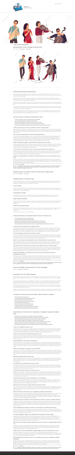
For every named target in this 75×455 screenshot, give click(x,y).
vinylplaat (51, 448)
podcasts (32, 263)
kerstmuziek (21, 445)
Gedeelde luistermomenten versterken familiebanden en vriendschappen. (27, 306)
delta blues (47, 165)
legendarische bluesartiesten (34, 166)
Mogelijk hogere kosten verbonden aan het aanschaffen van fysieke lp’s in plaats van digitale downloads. (32, 317)
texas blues (57, 166)
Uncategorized (21, 164)
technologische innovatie (38, 263)
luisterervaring (45, 447)
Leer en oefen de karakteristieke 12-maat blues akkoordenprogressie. (26, 120)
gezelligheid (19, 447)
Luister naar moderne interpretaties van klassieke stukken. (24, 218)
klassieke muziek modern (57, 262)
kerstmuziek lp (34, 447)
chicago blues (43, 165)
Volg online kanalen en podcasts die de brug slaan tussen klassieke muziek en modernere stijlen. (30, 222)
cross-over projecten (20, 262)
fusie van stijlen (26, 262)
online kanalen (28, 263)
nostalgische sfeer (33, 448)
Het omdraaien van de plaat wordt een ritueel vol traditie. (24, 303)
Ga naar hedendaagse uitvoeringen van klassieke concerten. (24, 219)
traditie (41, 448)
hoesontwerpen (23, 447)
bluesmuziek (33, 165)
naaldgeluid (20, 448)
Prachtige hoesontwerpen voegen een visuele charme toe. (24, 305)
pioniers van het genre (51, 166)
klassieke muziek (50, 262)
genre (18, 166)
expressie (14, 166)
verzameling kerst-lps (46, 448)
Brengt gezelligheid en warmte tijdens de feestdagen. (23, 299)
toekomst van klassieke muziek (48, 263)
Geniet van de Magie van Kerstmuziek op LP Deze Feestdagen (30, 267)
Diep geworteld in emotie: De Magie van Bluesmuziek (27, 47)
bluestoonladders (38, 165)
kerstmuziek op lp (39, 447)
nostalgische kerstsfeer (25, 448)
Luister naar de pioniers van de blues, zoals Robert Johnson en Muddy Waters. (27, 119)
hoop (24, 166)
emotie (51, 165)
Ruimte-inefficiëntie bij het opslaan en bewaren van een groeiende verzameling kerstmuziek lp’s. (30, 318)
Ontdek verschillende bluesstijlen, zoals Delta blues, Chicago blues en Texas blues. (28, 122)
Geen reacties (26, 173)
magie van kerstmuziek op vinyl (53, 447)
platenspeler (38, 448)
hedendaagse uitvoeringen (33, 262)
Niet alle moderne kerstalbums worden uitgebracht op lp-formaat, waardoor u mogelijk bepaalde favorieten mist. (33, 321)
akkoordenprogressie (26, 165)
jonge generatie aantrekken (42, 262)
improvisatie (28, 166)
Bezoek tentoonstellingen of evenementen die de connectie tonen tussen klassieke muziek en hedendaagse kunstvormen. (34, 223)
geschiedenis (21, 166)
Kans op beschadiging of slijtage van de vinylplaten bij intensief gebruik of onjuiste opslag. (29, 320)
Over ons (56, 3)
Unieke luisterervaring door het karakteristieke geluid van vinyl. (25, 298)
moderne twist (23, 263)
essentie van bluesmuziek (56, 165)
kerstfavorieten (28, 447)
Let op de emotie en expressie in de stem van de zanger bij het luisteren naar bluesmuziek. (29, 123)
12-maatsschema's (20, 165)
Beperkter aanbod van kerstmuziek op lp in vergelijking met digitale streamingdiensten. (29, 316)
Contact (60, 3)
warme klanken (56, 448)
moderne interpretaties (43, 166)
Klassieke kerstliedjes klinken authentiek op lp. (22, 302)
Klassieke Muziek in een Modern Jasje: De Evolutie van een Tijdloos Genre (33, 171)
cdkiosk (21, 173)
